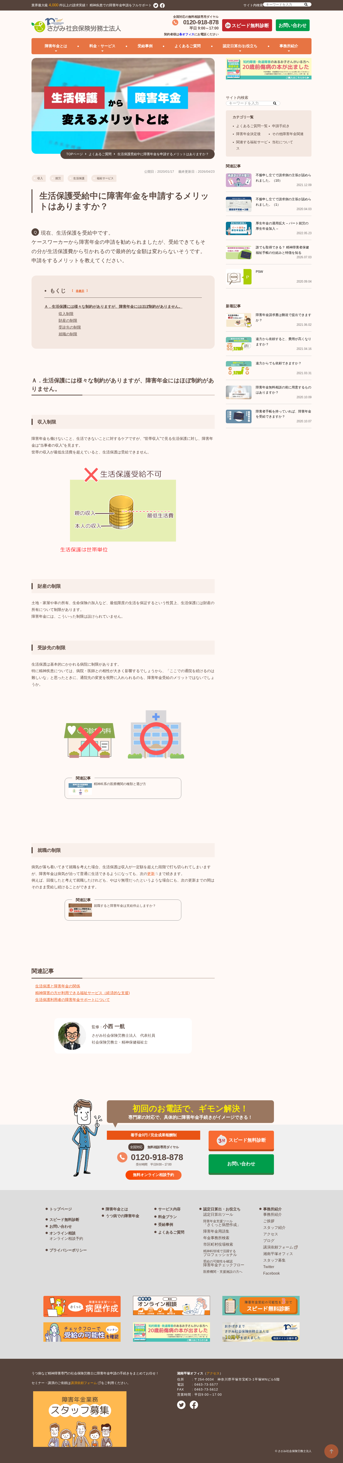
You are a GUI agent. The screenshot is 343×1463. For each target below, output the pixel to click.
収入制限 (66, 314)
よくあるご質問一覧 (252, 126)
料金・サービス (102, 46)
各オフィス (186, 34)
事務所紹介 (272, 1209)
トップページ (60, 1209)
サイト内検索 (253, 5)
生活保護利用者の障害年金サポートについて (72, 1000)
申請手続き (281, 126)
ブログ (268, 1241)
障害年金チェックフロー (223, 1263)
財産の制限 (68, 321)
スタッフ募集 (274, 1260)
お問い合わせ (293, 25)
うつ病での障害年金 (122, 1216)
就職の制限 (68, 334)
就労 (58, 178)
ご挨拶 (268, 1221)
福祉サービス (105, 178)
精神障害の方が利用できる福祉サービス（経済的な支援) (82, 993)
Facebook (271, 1273)
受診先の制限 (70, 327)
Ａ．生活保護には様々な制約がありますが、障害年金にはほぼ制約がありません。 (113, 306)
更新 (151, 874)
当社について (282, 142)
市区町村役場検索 (218, 1244)
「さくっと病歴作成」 (222, 1223)
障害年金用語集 (216, 1231)
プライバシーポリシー (68, 1250)
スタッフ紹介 (274, 1228)
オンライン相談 (62, 1233)
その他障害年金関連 (288, 134)
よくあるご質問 (188, 46)
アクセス (270, 1234)
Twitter (268, 1267)
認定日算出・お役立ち (222, 1209)
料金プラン (167, 1217)
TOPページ (74, 154)
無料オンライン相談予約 (153, 1175)
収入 (40, 178)
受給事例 (145, 46)
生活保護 (78, 178)
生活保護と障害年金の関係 (57, 986)
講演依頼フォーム (278, 1247)
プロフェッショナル (220, 1253)
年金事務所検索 (216, 1238)
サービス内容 (169, 1209)
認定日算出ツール (218, 1214)
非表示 (80, 291)
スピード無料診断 (250, 25)
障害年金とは (117, 1209)
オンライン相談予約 (66, 1239)
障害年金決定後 (248, 134)
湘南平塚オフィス (278, 1254)
